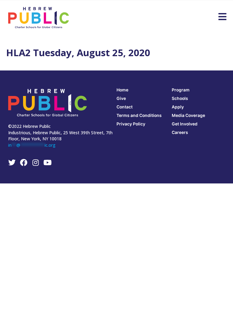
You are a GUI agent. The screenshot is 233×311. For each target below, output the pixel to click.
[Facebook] (23, 162)
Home (122, 89)
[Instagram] (35, 162)
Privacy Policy (130, 123)
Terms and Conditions (139, 115)
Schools (180, 98)
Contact (124, 106)
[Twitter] (11, 162)
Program (181, 89)
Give (121, 98)
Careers (180, 132)
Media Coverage (188, 115)
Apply (178, 106)
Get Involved (185, 123)
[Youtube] (47, 162)
